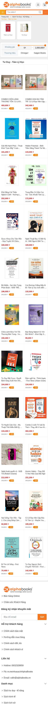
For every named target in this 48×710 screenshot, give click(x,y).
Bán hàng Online (12, 596)
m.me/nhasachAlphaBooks (20, 671)
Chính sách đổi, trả (12, 643)
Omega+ (25, 53)
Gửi (42, 617)
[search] (40, 12)
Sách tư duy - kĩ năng (14, 690)
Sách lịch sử (10, 703)
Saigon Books (40, 53)
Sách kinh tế (9, 696)
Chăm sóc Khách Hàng (15, 602)
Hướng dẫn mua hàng (14, 637)
